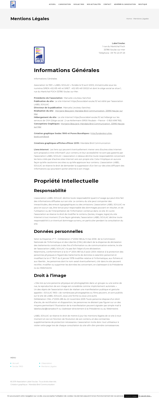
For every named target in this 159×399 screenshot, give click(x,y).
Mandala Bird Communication (42, 385)
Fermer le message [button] (131, 396)
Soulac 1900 (17, 366)
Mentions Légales (48, 366)
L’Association (46, 363)
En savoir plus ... (145, 396)
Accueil (15, 363)
